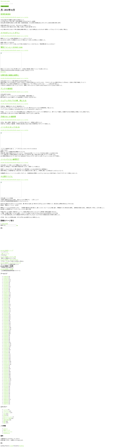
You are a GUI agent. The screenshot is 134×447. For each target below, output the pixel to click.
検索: (2, 225)
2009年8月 (5, 402)
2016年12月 (6, 292)
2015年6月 (5, 317)
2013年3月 (5, 357)
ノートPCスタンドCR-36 (10, 127)
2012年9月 (5, 365)
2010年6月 (5, 390)
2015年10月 (6, 311)
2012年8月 (5, 367)
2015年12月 (6, 308)
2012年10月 (6, 364)
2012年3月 (5, 374)
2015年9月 (5, 313)
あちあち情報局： (7, 250)
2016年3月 (5, 304)
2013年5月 (5, 354)
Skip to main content (5, 1)
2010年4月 (5, 393)
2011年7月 (5, 384)
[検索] (17, 225)
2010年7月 (5, 389)
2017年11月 (6, 279)
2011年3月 (5, 386)
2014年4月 (5, 338)
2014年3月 (5, 339)
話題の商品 (6, 419)
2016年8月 (5, 297)
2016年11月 (6, 294)
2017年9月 (5, 282)
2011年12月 (6, 379)
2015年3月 (5, 321)
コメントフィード (7, 431)
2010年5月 (5, 392)
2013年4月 (5, 355)
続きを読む (3, 71)
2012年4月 (5, 373)
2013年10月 (6, 346)
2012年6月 (5, 370)
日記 (4, 414)
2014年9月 (5, 330)
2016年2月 (5, 305)
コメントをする (24, 17)
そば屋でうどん (7, 176)
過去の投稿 (5, 223)
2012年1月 (5, 377)
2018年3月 (5, 276)
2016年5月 (5, 301)
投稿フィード (6, 430)
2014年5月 (5, 336)
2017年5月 (5, 286)
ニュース (5, 409)
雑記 (4, 422)
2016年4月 (5, 302)
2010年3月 (5, 395)
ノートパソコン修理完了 (10, 159)
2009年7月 (5, 403)
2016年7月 (5, 298)
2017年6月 (5, 285)
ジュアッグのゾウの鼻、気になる (14, 100)
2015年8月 (5, 314)
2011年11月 (6, 380)
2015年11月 (6, 310)
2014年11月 (6, 327)
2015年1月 (5, 324)
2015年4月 (5, 320)
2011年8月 (5, 383)
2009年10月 (6, 399)
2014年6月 (5, 335)
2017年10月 (6, 281)
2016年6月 (5, 300)
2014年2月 (5, 340)
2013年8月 (5, 349)
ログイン (5, 428)
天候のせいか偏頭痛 (8, 116)
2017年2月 (5, 291)
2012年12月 (6, 361)
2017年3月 (5, 289)
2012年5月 (5, 371)
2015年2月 (5, 323)
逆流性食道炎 (6, 14)
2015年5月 (5, 319)
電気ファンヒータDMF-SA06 (11, 47)
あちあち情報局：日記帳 (7, 3)
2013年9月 (5, 348)
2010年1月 (5, 398)
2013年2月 (5, 358)
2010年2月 (5, 396)
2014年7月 (5, 333)
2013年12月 (6, 343)
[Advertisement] (42, 240)
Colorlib (11, 445)
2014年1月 (5, 342)
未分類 (5, 415)
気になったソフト (7, 417)
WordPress (21, 445)
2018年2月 (5, 278)
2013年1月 (5, 359)
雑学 (4, 421)
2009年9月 (5, 400)
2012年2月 (5, 376)
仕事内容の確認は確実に (10, 75)
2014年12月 (6, 326)
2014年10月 (6, 329)
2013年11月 (6, 345)
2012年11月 (6, 362)
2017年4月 (5, 288)
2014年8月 (5, 332)
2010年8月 (5, 387)
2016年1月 (5, 307)
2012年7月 (5, 368)
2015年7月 (5, 316)
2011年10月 (6, 381)
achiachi (18, 17)
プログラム (6, 411)
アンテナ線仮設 (7, 88)
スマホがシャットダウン (10, 33)
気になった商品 (7, 418)
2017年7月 (5, 283)
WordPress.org (6, 433)
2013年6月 (5, 352)
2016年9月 (5, 295)
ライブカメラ (6, 412)
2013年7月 (5, 351)
